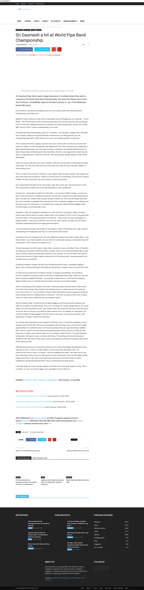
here (49, 423)
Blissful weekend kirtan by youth (78, 451)
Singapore (97, 544)
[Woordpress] (101, 568)
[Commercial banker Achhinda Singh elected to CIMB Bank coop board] (60, 524)
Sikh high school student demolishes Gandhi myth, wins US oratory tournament (77, 545)
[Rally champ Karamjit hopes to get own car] (60, 535)
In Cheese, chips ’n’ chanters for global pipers (41, 380)
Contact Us (31, 3)
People (36, 21)
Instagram (20, 423)
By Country (55, 21)
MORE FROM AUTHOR (40, 458)
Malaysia (39, 30)
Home (17, 3)
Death (96, 531)
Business (70, 528)
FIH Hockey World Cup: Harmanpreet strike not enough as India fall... (38, 523)
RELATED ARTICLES (23, 458)
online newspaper (40, 418)
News (19, 21)
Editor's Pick (19, 30)
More (82, 21)
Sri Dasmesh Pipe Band (37, 432)
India (43, 477)
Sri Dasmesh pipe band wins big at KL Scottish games (34, 401)
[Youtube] (107, 568)
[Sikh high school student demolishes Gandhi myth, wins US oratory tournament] (60, 545)
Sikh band (25, 432)
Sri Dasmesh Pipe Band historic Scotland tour (31, 396)
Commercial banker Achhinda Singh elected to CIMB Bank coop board (77, 523)
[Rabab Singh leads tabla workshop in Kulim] (77, 470)
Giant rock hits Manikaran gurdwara (28, 451)
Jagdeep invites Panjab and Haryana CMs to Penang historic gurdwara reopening (52, 482)
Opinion (27, 21)
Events (45, 21)
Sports (18, 477)
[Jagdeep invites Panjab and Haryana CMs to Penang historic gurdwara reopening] (52, 470)
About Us (23, 3)
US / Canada (98, 547)
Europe (33, 30)
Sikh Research (40, 3)
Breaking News (99, 538)
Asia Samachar (22, 44)
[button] (125, 21)
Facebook (25, 421)
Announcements (70, 21)
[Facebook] (96, 568)
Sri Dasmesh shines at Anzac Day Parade (30, 407)
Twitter (79, 421)
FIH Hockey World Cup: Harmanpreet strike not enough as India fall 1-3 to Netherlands (26, 482)
